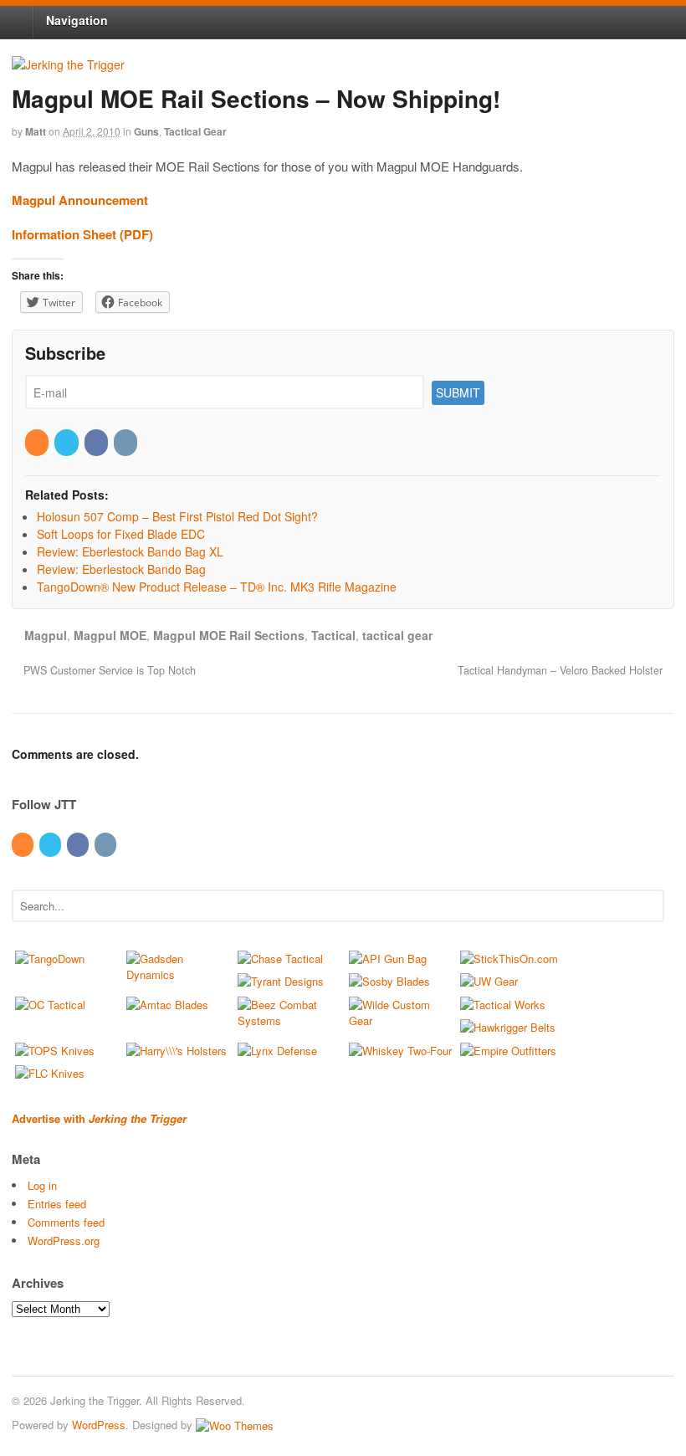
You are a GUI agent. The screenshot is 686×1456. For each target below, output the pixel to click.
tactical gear (397, 635)
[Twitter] (67, 441)
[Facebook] (97, 441)
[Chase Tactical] (280, 958)
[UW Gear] (489, 981)
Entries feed (57, 1204)
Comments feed (66, 1222)
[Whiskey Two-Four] (400, 1051)
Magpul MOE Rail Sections (229, 635)
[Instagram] (127, 441)
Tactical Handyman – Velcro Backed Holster (562, 670)
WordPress (98, 1425)
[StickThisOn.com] (509, 958)
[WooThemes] (235, 1425)
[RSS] (38, 441)
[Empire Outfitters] (508, 1051)
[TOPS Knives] (55, 1051)
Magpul (45, 635)
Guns (146, 131)
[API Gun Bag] (388, 958)
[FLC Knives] (49, 1073)
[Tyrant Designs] (281, 981)
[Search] (648, 904)
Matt (35, 131)
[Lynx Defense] (277, 1051)
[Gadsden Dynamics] (178, 974)
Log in (42, 1185)
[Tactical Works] (502, 1005)
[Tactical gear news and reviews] (68, 64)
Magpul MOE (110, 635)
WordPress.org (64, 1240)
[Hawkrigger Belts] (507, 1027)
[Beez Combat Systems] (290, 1020)
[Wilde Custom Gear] (401, 1020)
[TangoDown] (49, 958)
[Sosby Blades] (389, 981)
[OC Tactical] (50, 1005)
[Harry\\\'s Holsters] (176, 1051)
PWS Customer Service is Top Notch (108, 670)
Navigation (77, 20)
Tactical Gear (195, 131)
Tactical (333, 635)
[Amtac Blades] (167, 1005)
